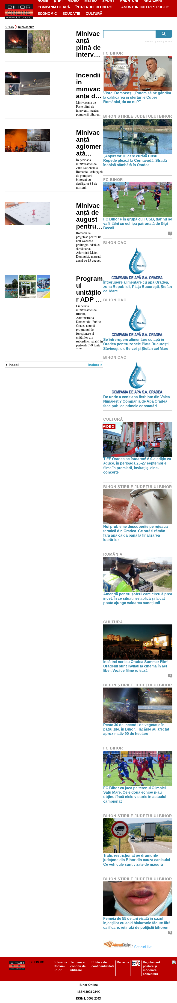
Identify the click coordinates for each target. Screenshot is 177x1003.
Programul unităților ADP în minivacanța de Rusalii (89, 289)
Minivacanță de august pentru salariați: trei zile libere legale (89, 216)
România (113, 554)
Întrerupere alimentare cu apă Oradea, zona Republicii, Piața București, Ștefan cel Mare (137, 286)
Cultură (94, 13)
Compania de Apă (54, 7)
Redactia (123, 962)
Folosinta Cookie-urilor (60, 966)
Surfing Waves (164, 41)
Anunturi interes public (145, 7)
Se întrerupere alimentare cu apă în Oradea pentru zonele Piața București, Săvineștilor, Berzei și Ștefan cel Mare (136, 344)
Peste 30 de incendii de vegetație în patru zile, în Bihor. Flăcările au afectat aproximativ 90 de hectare (136, 729)
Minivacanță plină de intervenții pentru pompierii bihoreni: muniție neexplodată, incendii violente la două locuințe (89, 44)
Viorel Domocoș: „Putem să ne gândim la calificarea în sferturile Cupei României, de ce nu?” (137, 97)
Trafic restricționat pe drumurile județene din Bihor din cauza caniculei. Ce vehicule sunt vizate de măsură (137, 859)
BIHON (9, 27)
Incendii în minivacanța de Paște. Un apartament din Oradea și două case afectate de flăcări (88, 86)
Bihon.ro (37, 962)
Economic (47, 13)
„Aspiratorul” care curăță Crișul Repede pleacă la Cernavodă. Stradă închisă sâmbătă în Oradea (135, 160)
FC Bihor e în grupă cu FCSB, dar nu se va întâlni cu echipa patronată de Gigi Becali (137, 223)
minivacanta (26, 27)
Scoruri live (143, 947)
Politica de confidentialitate (102, 964)
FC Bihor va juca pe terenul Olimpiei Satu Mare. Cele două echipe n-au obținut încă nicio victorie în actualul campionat (134, 794)
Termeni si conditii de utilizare (78, 966)
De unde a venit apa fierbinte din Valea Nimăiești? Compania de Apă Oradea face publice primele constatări (136, 401)
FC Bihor (113, 53)
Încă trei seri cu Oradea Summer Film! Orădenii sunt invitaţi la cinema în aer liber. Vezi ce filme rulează (135, 666)
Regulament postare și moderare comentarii (151, 968)
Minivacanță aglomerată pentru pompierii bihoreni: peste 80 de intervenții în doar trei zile (89, 143)
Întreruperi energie (96, 7)
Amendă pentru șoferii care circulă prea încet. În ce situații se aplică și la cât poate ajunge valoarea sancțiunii (137, 598)
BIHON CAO (115, 243)
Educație (71, 13)
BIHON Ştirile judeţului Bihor (137, 116)
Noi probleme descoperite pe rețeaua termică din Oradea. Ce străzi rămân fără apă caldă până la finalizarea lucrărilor (135, 533)
